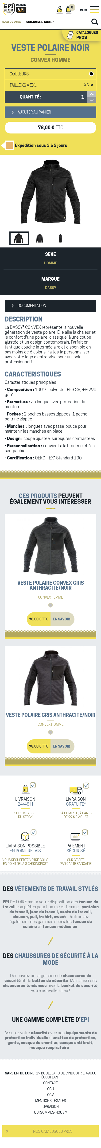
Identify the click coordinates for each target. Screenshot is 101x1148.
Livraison (51, 1107)
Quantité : (30, 96)
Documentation (32, 305)
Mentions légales (50, 1101)
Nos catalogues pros (53, 1131)
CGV (50, 1095)
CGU (50, 1089)
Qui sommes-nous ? (40, 22)
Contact (50, 1083)
